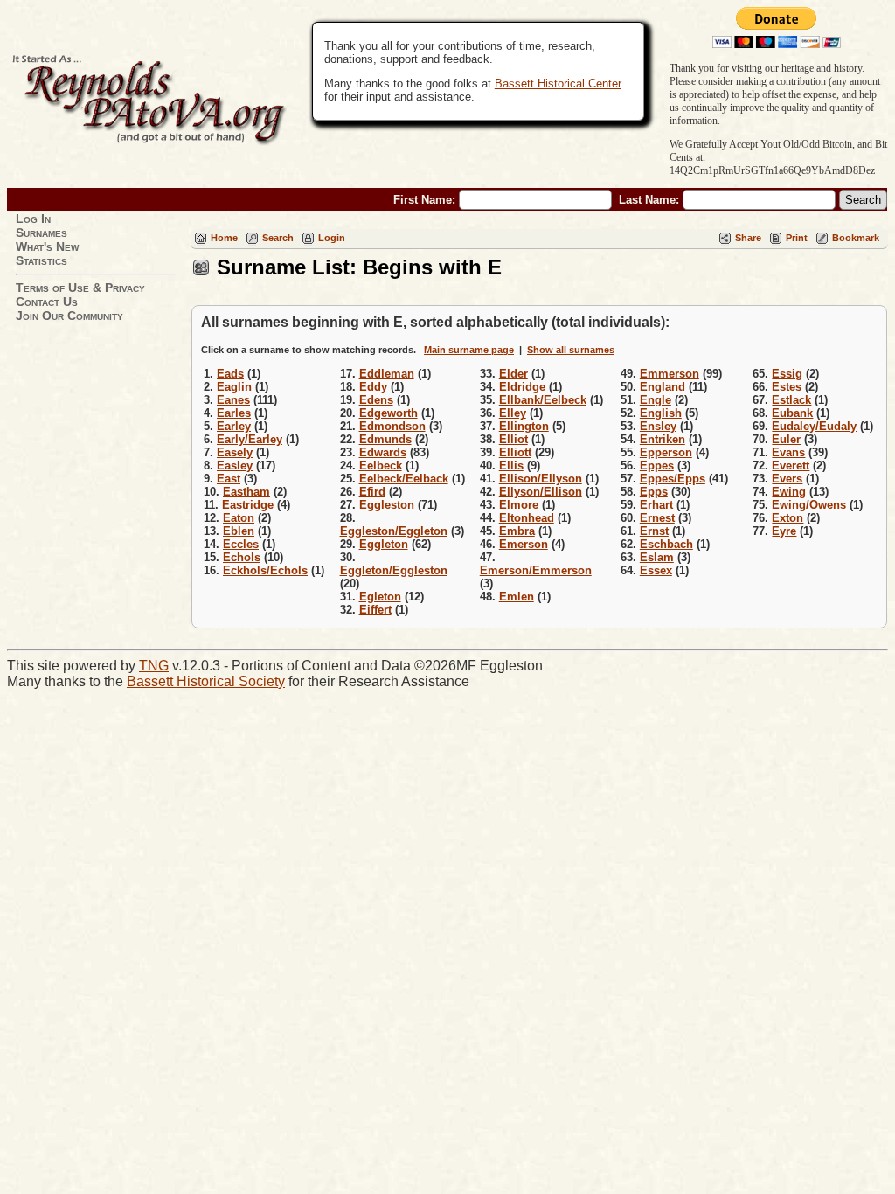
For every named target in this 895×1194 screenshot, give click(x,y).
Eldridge (522, 386)
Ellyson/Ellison (540, 491)
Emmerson (669, 373)
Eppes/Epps (672, 478)
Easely (235, 452)
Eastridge (248, 504)
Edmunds (385, 439)
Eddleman (386, 373)
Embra (517, 531)
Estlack (791, 399)
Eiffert (375, 609)
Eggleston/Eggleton (394, 531)
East (228, 478)
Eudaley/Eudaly (814, 426)
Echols (241, 557)
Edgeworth (388, 413)
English (661, 413)
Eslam (657, 557)
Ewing (789, 491)
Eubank (792, 413)
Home (224, 238)
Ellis (511, 465)
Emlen (516, 596)
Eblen (238, 531)
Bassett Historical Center (558, 83)
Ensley (658, 426)
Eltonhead (526, 517)
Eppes (657, 465)
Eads (230, 373)
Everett (790, 465)
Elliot (513, 439)
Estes (786, 386)
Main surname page (469, 349)
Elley (512, 413)
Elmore (518, 504)
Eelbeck (380, 465)
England (662, 386)
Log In (33, 219)
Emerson (523, 544)
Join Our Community (69, 316)
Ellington (524, 426)
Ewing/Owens (809, 504)
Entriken (662, 439)
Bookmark (855, 238)
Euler (786, 439)
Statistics (41, 260)
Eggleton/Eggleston (394, 570)
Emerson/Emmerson (536, 570)
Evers (787, 478)
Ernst (654, 531)
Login (331, 238)
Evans (788, 452)
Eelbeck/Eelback (403, 478)
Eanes (233, 399)
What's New (47, 246)
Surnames (41, 232)
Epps (654, 491)
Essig (787, 373)
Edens (376, 399)
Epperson (666, 452)
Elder (513, 373)
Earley (234, 426)
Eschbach (666, 544)
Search (278, 238)
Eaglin (234, 386)
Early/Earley (249, 439)
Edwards (382, 452)
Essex (656, 570)
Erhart (656, 504)
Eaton (238, 517)
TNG (154, 665)
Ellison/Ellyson (540, 478)
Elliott (515, 452)
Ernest (657, 517)
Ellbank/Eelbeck (542, 399)
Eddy (373, 386)
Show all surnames (570, 349)
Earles (234, 413)
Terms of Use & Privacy (80, 288)
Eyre (784, 531)
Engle (655, 399)
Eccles (241, 544)
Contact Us (47, 302)
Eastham (246, 491)
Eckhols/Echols (265, 570)
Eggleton (383, 544)
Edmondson (392, 426)
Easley (235, 465)
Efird (372, 491)
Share (748, 238)
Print (797, 238)
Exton (787, 517)
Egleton (380, 596)
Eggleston (386, 504)
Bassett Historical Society (206, 681)
